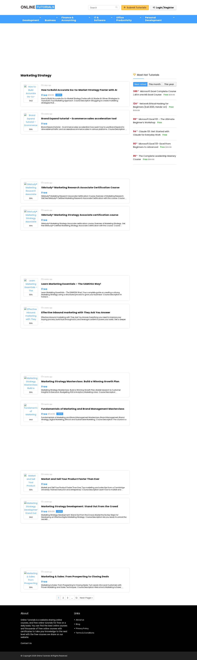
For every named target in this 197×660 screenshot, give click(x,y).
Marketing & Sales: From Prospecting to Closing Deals (75, 576)
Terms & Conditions (85, 632)
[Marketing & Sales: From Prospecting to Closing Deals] (31, 578)
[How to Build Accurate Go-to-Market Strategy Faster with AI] (31, 91)
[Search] (116, 7)
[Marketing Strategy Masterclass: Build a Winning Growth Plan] (31, 383)
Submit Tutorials (136, 7)
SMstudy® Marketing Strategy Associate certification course (79, 215)
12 (76, 597)
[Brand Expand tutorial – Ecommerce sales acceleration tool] (31, 120)
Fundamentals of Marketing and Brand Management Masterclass (82, 409)
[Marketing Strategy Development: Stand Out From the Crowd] (31, 508)
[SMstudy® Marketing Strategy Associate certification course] (31, 216)
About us (80, 619)
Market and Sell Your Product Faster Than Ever (70, 479)
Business (50, 20)
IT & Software (99, 19)
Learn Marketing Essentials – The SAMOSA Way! (71, 284)
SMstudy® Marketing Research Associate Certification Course (80, 187)
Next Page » (86, 597)
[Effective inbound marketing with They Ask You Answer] (31, 314)
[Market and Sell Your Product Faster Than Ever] (31, 480)
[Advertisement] (98, 47)
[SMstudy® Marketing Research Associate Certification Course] (31, 189)
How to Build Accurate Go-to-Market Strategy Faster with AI (79, 90)
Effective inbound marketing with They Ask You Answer (75, 312)
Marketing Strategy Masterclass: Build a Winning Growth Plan (80, 381)
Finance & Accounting (68, 19)
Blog (78, 624)
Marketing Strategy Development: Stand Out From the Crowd (79, 506)
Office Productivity (124, 19)
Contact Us (26, 643)
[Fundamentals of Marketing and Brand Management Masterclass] (31, 410)
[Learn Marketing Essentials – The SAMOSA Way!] (31, 285)
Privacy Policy (82, 628)
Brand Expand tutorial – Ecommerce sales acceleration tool (79, 118)
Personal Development (153, 19)
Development (30, 20)
